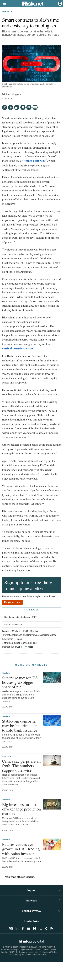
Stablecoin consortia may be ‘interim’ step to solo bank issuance (19, 725)
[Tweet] (4, 107)
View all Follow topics (11, 929)
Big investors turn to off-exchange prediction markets (21, 809)
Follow (31, 609)
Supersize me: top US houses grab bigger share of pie (20, 682)
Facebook (23, 929)
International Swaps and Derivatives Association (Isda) (29, 635)
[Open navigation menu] (3, 4)
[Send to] (29, 107)
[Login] (60, 3)
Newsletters (29, 929)
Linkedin (17, 929)
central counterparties (18, 348)
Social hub (46, 929)
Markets (7, 11)
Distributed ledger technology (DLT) (20, 643)
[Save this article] (23, 107)
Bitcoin (19, 639)
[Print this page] (35, 107)
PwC (25, 631)
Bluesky (34, 929)
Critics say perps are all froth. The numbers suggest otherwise (21, 765)
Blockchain (7, 639)
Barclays (34, 631)
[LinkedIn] (16, 107)
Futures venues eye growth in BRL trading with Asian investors (21, 849)
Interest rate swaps (12, 647)
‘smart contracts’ (35, 160)
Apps (40, 929)
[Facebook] (10, 107)
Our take (6, 756)
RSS (52, 929)
